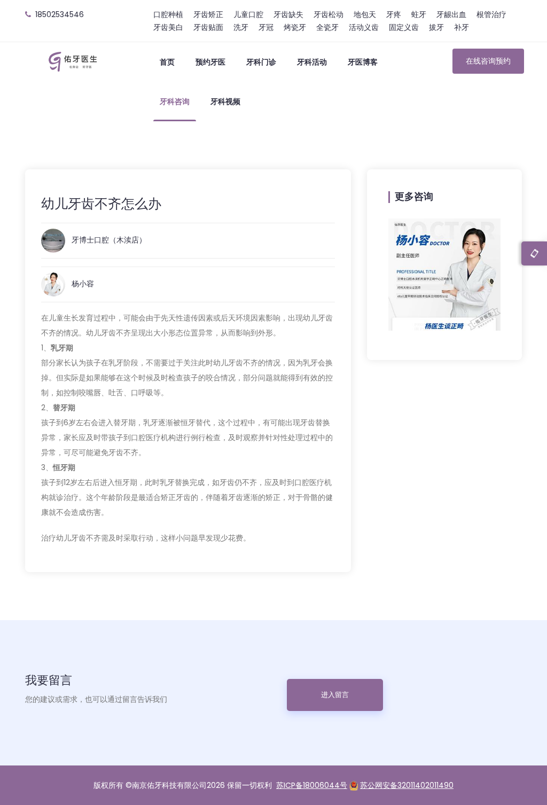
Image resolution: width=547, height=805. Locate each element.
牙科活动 (312, 62)
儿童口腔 (248, 14)
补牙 (461, 27)
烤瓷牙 (295, 27)
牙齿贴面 (208, 27)
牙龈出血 (451, 14)
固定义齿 (404, 27)
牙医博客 (363, 62)
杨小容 (83, 283)
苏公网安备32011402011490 (407, 785)
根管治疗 (491, 14)
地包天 (365, 14)
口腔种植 (168, 14)
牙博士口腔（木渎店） (109, 240)
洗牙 (240, 27)
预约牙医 (210, 62)
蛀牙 (418, 14)
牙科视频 (225, 101)
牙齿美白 (168, 27)
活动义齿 (364, 27)
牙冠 (266, 27)
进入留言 (335, 695)
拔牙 (436, 27)
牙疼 (393, 14)
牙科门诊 (261, 62)
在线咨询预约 (488, 61)
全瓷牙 (327, 27)
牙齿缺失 (288, 14)
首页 (167, 62)
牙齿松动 (328, 14)
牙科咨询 (175, 101)
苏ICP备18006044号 (311, 785)
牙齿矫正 (208, 14)
